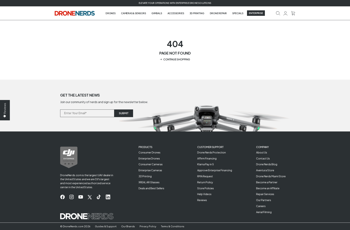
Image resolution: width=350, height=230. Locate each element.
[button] (278, 13)
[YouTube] (80, 197)
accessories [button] (176, 13)
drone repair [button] (218, 13)
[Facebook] (62, 197)
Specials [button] (237, 13)
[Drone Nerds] (75, 13)
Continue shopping (176, 59)
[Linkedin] (108, 197)
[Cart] (293, 13)
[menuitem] (110, 13)
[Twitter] (90, 197)
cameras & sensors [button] (133, 13)
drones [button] (111, 13)
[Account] (285, 13)
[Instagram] (71, 197)
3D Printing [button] (197, 13)
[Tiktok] (98, 197)
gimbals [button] (156, 13)
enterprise (256, 13)
